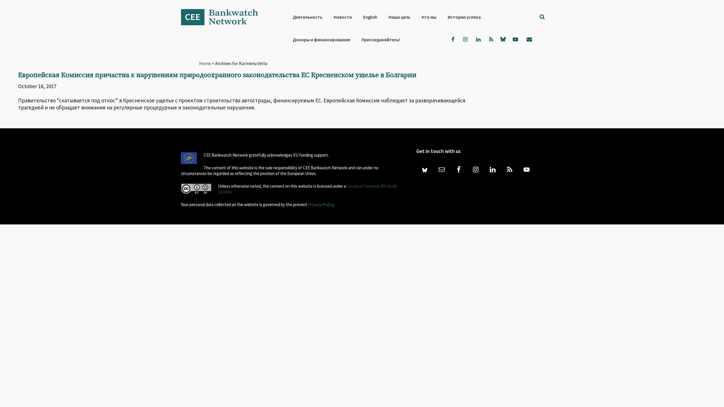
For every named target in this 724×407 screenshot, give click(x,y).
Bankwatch (223, 17)
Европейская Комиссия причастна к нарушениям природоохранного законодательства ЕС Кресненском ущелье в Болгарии (217, 75)
